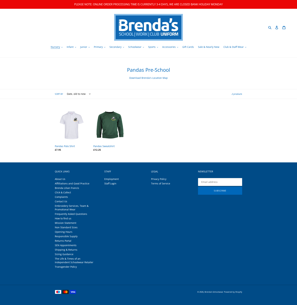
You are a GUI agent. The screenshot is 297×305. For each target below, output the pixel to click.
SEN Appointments (65, 245)
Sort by (59, 94)
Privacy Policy (158, 179)
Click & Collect (63, 192)
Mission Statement (65, 222)
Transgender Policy (66, 266)
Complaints (61, 197)
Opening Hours (63, 231)
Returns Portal (63, 240)
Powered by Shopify (233, 292)
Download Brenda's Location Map (148, 77)
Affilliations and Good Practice (72, 183)
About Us (60, 179)
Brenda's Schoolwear (214, 292)
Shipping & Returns (66, 249)
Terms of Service (160, 183)
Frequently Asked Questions (71, 214)
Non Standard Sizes (66, 227)
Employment (111, 179)
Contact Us (61, 201)
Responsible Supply (66, 236)
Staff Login (110, 183)
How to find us (63, 218)
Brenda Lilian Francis (67, 188)
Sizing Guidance (64, 254)
